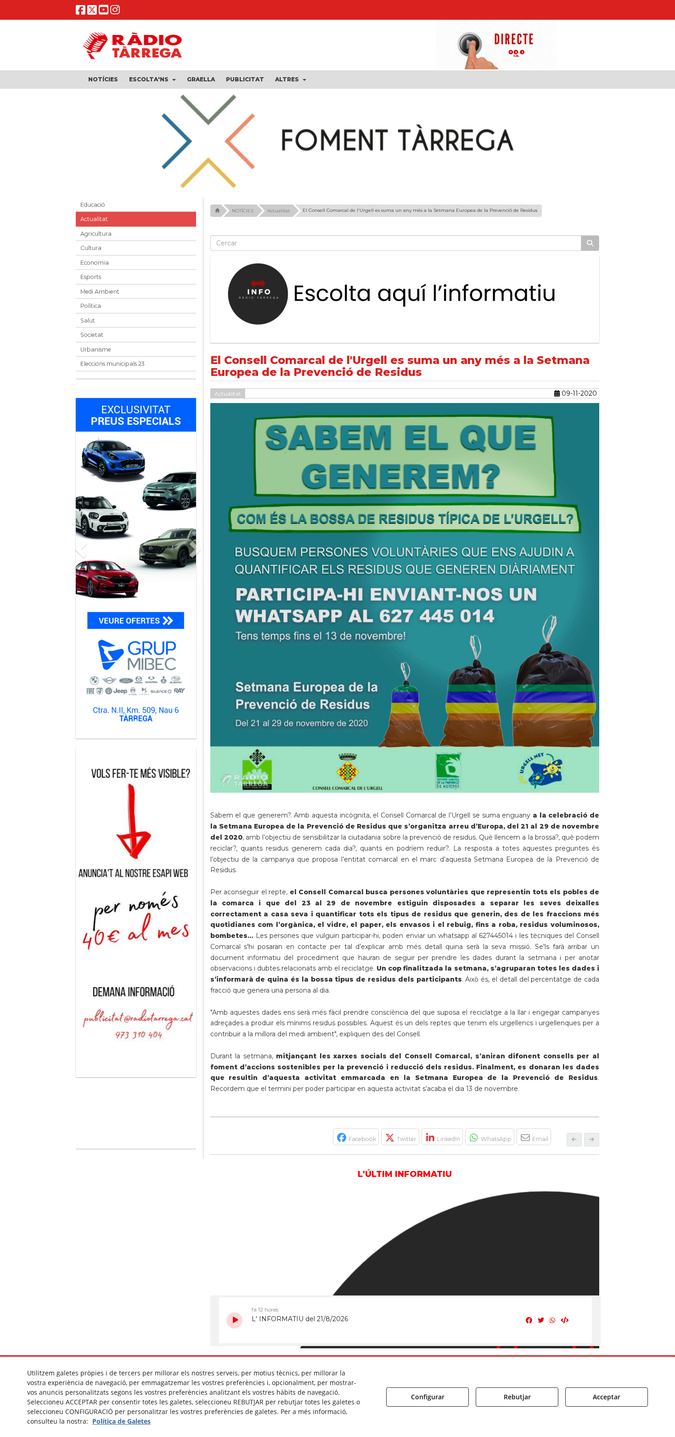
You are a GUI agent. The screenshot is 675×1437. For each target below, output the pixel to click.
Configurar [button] (427, 1396)
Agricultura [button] (96, 233)
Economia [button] (94, 262)
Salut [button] (87, 320)
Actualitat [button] (94, 219)
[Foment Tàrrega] (337, 140)
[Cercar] (590, 243)
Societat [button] (91, 334)
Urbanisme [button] (95, 349)
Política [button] (90, 305)
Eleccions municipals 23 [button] (112, 363)
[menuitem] (103, 79)
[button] (80, 11)
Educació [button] (92, 204)
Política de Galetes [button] (121, 1421)
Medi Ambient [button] (99, 291)
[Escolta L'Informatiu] (405, 294)
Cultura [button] (90, 247)
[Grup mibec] (136, 563)
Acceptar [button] (606, 1396)
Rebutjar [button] (517, 1396)
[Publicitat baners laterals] (136, 908)
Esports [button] (90, 276)
